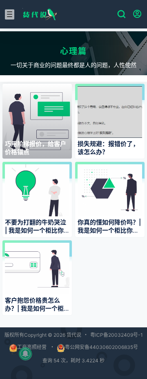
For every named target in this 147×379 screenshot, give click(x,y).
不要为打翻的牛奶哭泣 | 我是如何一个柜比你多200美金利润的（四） (38, 230)
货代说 (73, 335)
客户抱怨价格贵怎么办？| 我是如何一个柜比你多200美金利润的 (35, 308)
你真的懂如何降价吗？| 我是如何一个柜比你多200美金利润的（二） (109, 230)
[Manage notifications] (25, 353)
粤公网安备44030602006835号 (101, 347)
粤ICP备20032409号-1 (116, 335)
